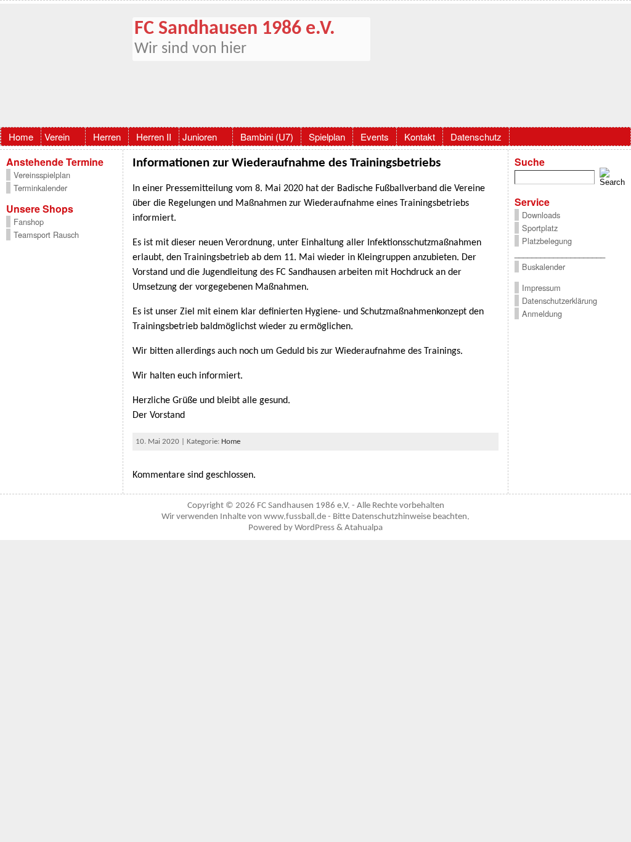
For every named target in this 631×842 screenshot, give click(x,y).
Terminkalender (40, 188)
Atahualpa (363, 528)
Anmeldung (542, 313)
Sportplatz (540, 228)
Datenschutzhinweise (391, 516)
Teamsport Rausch (46, 234)
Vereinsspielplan (42, 175)
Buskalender (543, 266)
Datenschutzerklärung (559, 300)
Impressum (541, 287)
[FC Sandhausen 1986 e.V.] (315, 65)
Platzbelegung (547, 241)
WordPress (315, 528)
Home (230, 442)
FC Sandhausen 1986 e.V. (234, 29)
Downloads (541, 215)
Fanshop (29, 221)
